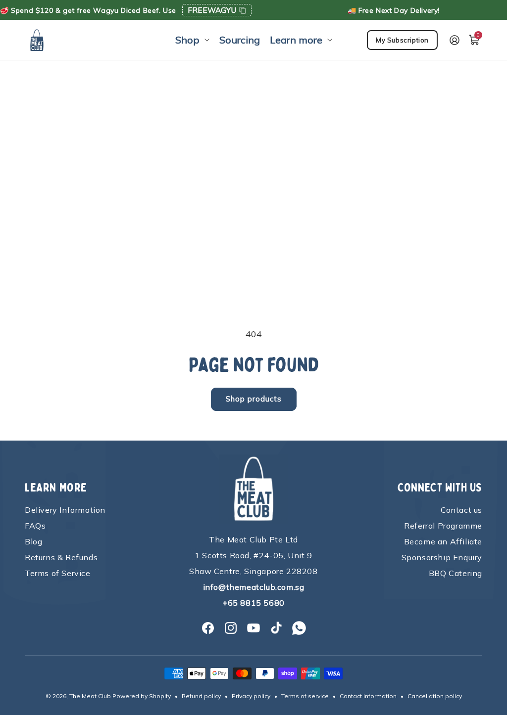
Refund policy (201, 696)
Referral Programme (443, 526)
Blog (33, 541)
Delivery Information (65, 510)
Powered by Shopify (141, 696)
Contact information (368, 696)
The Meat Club (90, 696)
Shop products (254, 398)
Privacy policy (251, 696)
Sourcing (239, 40)
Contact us (461, 510)
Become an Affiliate (443, 541)
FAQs (35, 526)
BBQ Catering (455, 573)
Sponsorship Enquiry (442, 557)
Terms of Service (58, 573)
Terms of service (305, 696)
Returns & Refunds (61, 557)
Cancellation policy (434, 696)
